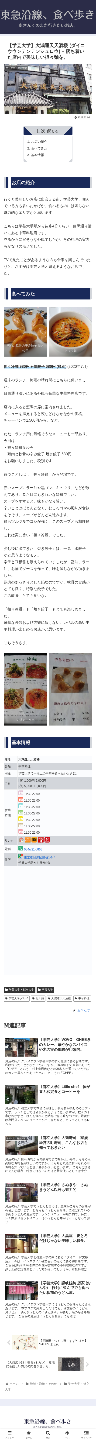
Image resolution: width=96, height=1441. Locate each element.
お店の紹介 (39, 141)
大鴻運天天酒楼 (61, 998)
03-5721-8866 (33, 849)
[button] (86, 794)
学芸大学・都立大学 (21, 989)
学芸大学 (47, 989)
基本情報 (37, 155)
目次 (41, 130)
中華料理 (83, 998)
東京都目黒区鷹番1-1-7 (39, 857)
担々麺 (40, 998)
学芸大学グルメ (18, 998)
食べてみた (39, 148)
